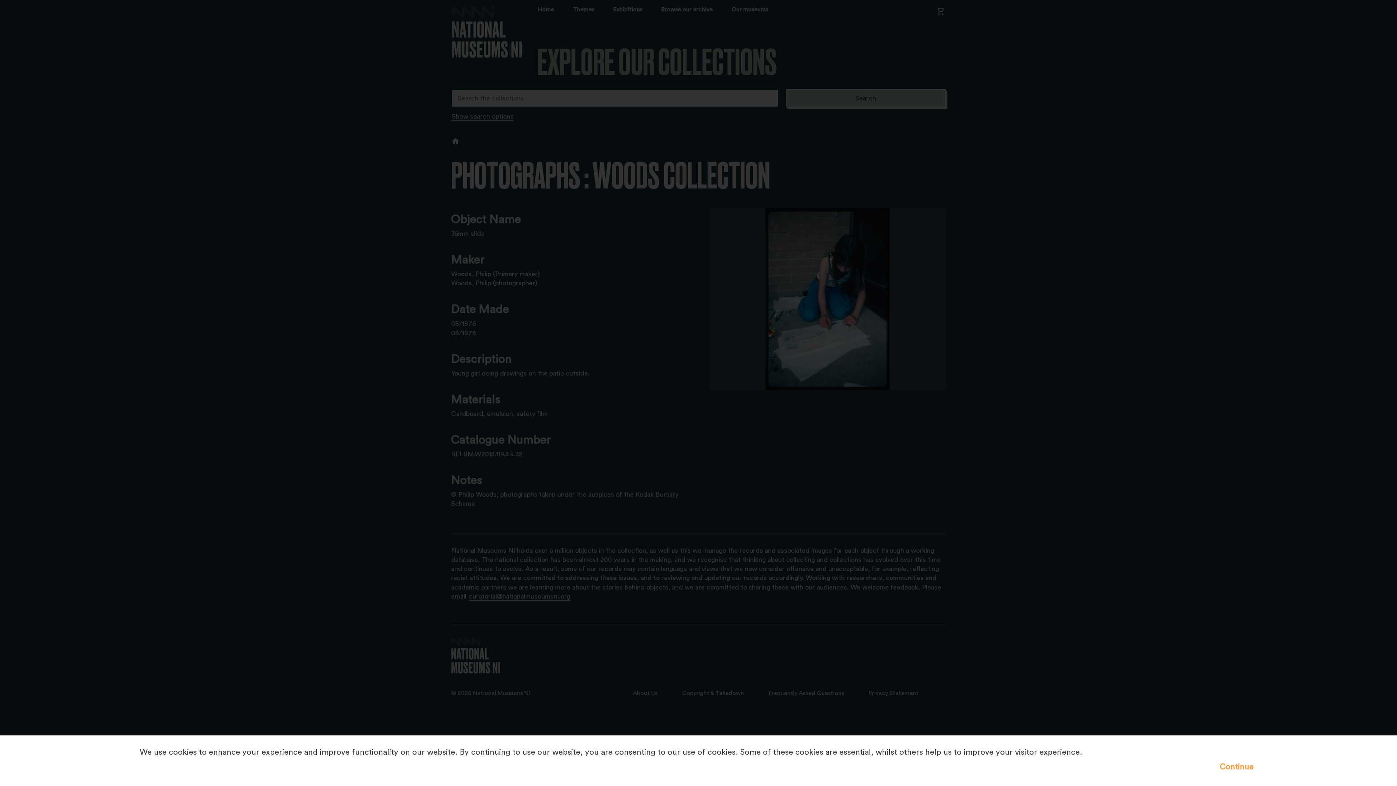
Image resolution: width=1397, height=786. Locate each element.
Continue (1237, 767)
